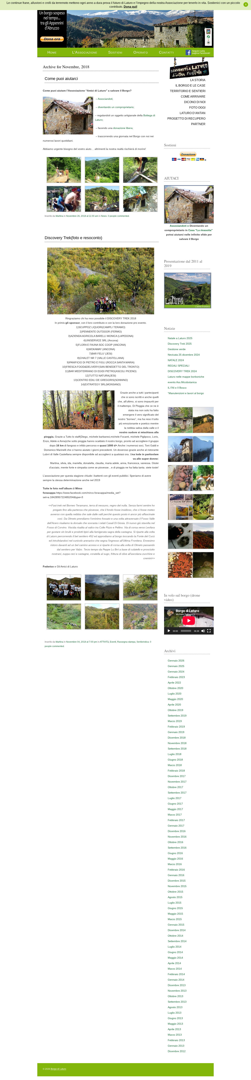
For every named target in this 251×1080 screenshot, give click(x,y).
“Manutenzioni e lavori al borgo (186, 393)
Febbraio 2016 (176, 869)
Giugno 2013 (175, 1018)
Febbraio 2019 (176, 726)
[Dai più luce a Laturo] (52, 18)
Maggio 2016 (175, 858)
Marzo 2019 (175, 721)
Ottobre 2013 (175, 996)
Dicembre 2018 (177, 737)
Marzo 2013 (175, 1034)
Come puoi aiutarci (61, 78)
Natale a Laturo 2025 (180, 338)
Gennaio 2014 (176, 979)
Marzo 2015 (175, 919)
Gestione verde (177, 349)
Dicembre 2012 (177, 1051)
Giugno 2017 (175, 803)
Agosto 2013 (175, 1007)
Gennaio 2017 (176, 825)
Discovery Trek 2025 (180, 343)
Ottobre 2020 (175, 688)
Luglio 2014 (174, 946)
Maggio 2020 (175, 699)
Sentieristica (143, 642)
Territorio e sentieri (187, 91)
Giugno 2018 (175, 759)
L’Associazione (84, 52)
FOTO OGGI (197, 107)
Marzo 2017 (175, 814)
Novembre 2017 (177, 781)
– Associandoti (103, 98)
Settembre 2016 (177, 847)
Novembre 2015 (177, 886)
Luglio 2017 (174, 798)
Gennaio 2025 (176, 666)
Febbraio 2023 (176, 677)
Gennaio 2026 (176, 660)
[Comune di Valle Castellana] (208, 42)
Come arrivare (193, 96)
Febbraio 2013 (176, 1040)
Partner (198, 124)
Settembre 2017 (177, 792)
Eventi (113, 642)
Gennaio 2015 (176, 924)
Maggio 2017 (175, 809)
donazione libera (122, 128)
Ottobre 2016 (175, 842)
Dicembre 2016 (177, 831)
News (104, 216)
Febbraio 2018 (176, 770)
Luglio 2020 (174, 693)
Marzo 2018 (175, 765)
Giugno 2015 (175, 908)
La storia (197, 80)
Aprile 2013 (174, 1029)
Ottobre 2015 (175, 891)
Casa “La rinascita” (200, 230)
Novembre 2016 (177, 836)
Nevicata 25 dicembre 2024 (184, 354)
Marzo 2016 (175, 864)
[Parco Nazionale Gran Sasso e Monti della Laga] (208, 31)
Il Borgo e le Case (190, 85)
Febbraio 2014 (176, 974)
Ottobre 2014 (175, 935)
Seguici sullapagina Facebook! (201, 52)
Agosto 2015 (175, 897)
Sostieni (115, 52)
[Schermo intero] (209, 631)
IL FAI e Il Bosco (177, 387)
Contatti (166, 52)
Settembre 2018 (177, 748)
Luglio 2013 (174, 1012)
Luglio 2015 (174, 902)
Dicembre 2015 (177, 880)
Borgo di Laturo (58, 1069)
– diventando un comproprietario (114, 107)
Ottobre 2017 (175, 787)
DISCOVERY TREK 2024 (182, 371)
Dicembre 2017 (177, 776)
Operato (140, 52)
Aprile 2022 (174, 682)
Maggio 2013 (175, 1023)
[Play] (169, 631)
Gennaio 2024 (176, 671)
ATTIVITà (104, 642)
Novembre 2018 (177, 743)
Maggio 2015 (175, 913)
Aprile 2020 (174, 704)
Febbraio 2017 (176, 820)
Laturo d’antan (192, 113)
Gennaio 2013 (176, 1045)
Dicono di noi (194, 102)
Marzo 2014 (175, 968)
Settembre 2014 (177, 941)
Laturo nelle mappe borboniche (186, 376)
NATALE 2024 (176, 360)
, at (82, 216)
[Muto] (203, 631)
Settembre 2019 (177, 715)
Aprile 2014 (174, 963)
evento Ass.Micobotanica (182, 382)
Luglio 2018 (174, 754)
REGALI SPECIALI (178, 365)
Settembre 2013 (177, 1001)
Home (52, 52)
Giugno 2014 (175, 952)
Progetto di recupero (186, 118)
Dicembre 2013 (177, 985)
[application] (189, 621)
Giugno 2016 (175, 853)
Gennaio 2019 (176, 732)
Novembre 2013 (177, 990)
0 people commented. (119, 216)
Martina (59, 216)
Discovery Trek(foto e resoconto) (73, 238)
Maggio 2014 (175, 957)
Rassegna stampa (126, 642)
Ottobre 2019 (175, 710)
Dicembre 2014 (177, 930)
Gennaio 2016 (176, 875)
